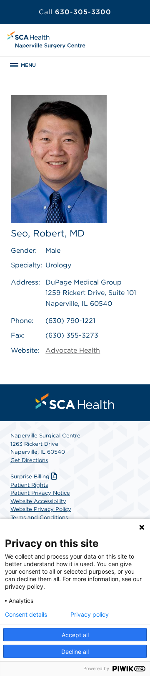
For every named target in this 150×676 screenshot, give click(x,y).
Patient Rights (29, 485)
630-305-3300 (75, 12)
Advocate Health (72, 350)
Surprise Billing (30, 476)
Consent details (26, 614)
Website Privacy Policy (40, 509)
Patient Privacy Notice (40, 493)
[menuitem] (75, 401)
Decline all (75, 651)
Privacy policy (89, 614)
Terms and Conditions (39, 517)
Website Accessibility (38, 501)
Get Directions (29, 460)
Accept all (75, 634)
